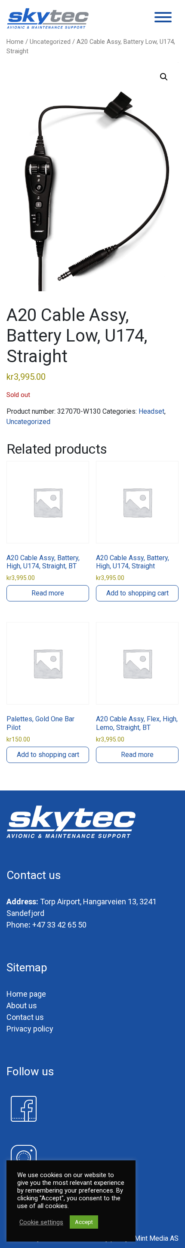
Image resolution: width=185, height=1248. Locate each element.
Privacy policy (29, 1028)
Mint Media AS (156, 1238)
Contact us (25, 1017)
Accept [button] (84, 1222)
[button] (164, 77)
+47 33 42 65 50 (59, 924)
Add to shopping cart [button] (137, 593)
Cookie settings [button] (41, 1222)
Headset (151, 411)
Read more (47, 593)
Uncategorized (50, 42)
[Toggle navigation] (163, 19)
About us (21, 1005)
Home (15, 42)
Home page (26, 993)
